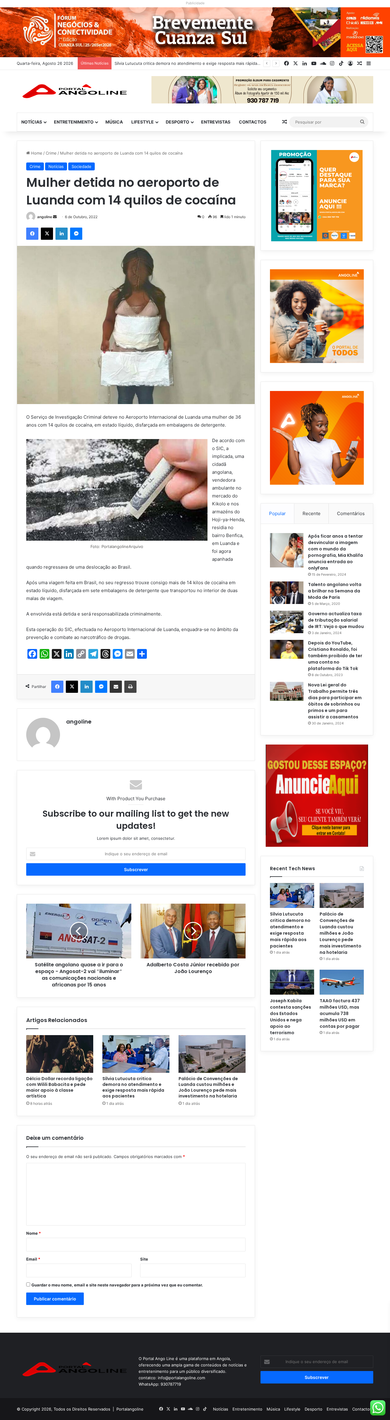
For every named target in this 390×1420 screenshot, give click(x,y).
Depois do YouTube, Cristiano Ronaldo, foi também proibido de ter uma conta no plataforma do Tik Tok (335, 656)
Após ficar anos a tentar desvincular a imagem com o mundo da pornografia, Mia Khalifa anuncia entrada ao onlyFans (335, 552)
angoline (44, 217)
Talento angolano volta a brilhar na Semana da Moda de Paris (334, 590)
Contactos (252, 121)
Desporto (177, 121)
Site (144, 1259)
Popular (277, 513)
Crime (51, 153)
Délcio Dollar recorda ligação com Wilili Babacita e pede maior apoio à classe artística (59, 1087)
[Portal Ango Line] (73, 91)
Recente (312, 513)
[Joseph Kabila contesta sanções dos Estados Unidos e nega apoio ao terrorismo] (292, 982)
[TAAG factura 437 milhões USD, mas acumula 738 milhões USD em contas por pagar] (342, 982)
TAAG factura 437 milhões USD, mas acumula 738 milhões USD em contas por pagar (340, 1013)
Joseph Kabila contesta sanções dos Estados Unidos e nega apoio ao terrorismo (290, 1017)
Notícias (31, 121)
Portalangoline (130, 1409)
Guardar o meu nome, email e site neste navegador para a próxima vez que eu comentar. (117, 1284)
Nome (33, 1233)
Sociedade (81, 166)
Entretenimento (74, 121)
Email (33, 1259)
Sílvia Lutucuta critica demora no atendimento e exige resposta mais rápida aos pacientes (133, 1087)
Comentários (351, 513)
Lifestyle (142, 121)
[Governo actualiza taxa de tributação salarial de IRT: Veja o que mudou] (286, 622)
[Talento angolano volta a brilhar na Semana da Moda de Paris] (286, 592)
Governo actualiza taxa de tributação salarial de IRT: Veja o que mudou (336, 620)
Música (114, 121)
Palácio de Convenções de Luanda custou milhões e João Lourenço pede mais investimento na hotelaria (214, 63)
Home (36, 153)
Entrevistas (215, 121)
